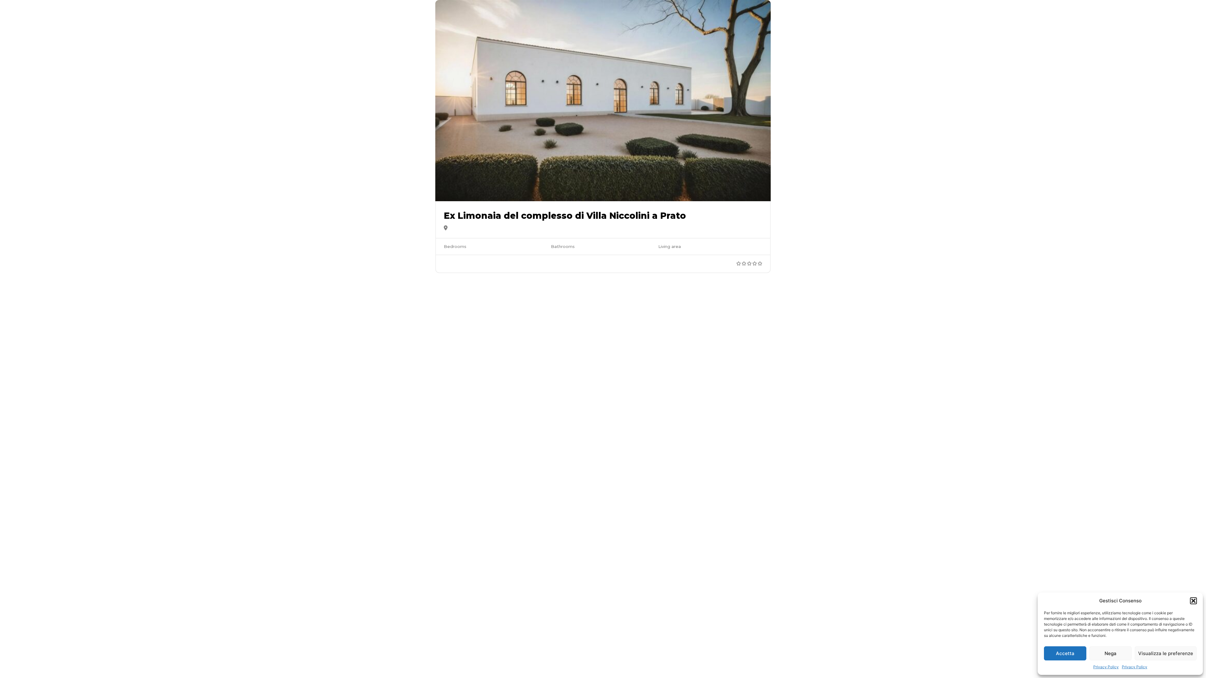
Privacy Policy (1106, 667)
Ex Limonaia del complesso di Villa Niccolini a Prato (565, 215)
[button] (1193, 601)
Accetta (1065, 653)
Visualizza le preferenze (1165, 653)
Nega (1110, 653)
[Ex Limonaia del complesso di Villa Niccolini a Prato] (603, 100)
